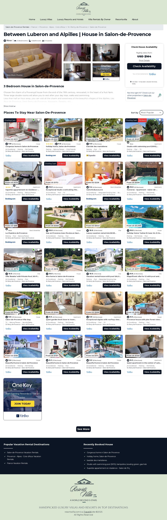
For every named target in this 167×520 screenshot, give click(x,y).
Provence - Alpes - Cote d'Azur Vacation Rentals (24, 457)
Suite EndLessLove (94, 190)
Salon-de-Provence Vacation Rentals (22, 452)
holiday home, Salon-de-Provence (60, 146)
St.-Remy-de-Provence (78, 27)
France (34, 27)
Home (32, 19)
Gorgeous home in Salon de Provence (22, 146)
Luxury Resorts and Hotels (70, 19)
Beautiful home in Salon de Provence (22, 363)
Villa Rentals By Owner (99, 19)
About (135, 19)
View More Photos (14, 75)
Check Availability (144, 66)
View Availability (31, 155)
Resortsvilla (121, 19)
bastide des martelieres (96, 146)
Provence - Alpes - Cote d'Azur (52, 27)
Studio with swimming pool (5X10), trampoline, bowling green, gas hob (117, 464)
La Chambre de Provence (16, 233)
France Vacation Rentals (17, 463)
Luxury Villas (46, 19)
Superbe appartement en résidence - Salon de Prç (108, 468)
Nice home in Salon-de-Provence (60, 276)
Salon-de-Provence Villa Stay (18, 320)
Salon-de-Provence (98, 27)
